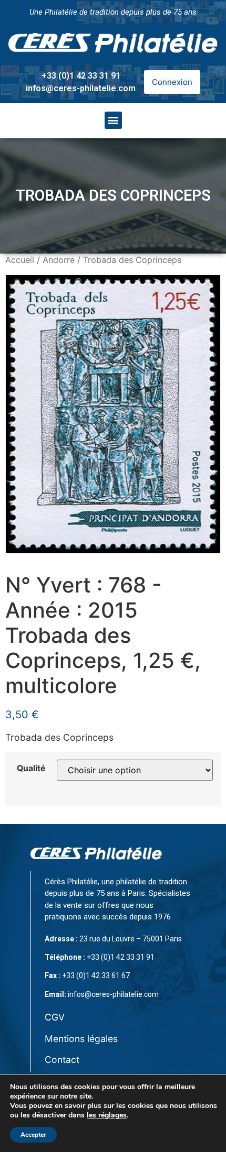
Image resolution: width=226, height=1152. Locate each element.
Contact (62, 1059)
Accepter (33, 1135)
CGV (55, 1017)
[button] (113, 120)
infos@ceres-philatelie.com (81, 88)
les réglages (107, 1115)
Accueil (19, 260)
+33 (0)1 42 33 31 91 (81, 76)
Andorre (59, 260)
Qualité (31, 768)
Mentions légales (81, 1038)
